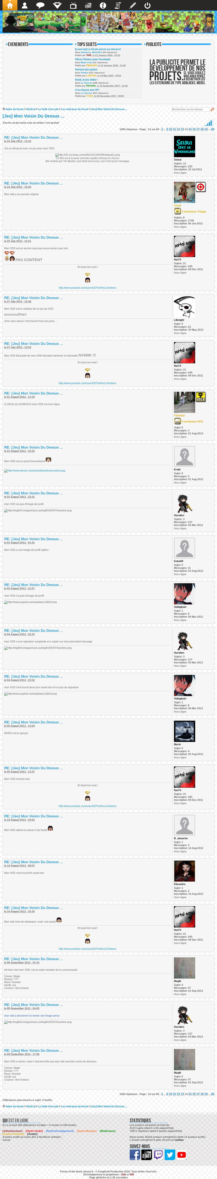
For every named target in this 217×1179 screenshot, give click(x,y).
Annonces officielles (91, 52)
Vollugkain (180, 607)
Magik (177, 981)
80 (212, 129)
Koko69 (178, 561)
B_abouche (181, 838)
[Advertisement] (177, 74)
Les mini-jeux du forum (75, 109)
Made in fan (87, 62)
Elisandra (179, 884)
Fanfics (84, 72)
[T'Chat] (40, 5)
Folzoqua (179, 415)
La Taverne (86, 83)
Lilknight (179, 320)
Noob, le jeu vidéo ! (86, 79)
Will (132, 1174)
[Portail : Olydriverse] (73, 5)
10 (170, 129)
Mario (177, 744)
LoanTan (91, 75)
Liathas (179, 1139)
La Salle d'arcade (48, 109)
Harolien (179, 515)
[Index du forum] (10, 5)
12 (178, 129)
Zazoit (177, 205)
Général (31, 109)
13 (182, 129)
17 (198, 129)
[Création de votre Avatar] (132, 5)
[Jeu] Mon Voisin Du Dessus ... (109, 109)
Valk (88, 55)
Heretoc (91, 85)
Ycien (89, 95)
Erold (177, 469)
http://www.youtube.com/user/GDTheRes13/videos (87, 287)
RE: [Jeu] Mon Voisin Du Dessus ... (33, 138)
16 (194, 129)
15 (190, 129)
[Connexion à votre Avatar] (147, 5)
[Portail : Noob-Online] (57, 5)
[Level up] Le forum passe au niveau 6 (98, 49)
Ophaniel (91, 65)
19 (206, 129)
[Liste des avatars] (24, 5)
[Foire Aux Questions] (103, 5)
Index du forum (14, 109)
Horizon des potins (86, 69)
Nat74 (177, 259)
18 (202, 129)
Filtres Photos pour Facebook (92, 59)
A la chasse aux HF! (87, 89)
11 (174, 129)
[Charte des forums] (117, 5)
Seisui (177, 159)
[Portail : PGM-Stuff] (88, 5)
